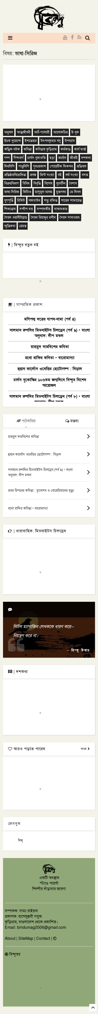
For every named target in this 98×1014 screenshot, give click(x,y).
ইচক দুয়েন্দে (12, 140)
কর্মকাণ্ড (65, 149)
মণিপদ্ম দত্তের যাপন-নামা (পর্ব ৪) (49, 319)
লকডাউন (34, 200)
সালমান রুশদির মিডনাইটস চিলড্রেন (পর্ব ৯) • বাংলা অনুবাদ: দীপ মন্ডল (50, 333)
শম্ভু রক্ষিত (50, 200)
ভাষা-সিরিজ (11, 192)
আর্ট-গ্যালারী (42, 132)
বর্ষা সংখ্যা (71, 175)
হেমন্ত (22, 226)
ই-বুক (75, 132)
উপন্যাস (70, 140)
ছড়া (52, 157)
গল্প (7, 157)
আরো (84, 749)
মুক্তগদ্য (61, 192)
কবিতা (28, 149)
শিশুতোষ (10, 209)
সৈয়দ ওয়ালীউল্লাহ (15, 217)
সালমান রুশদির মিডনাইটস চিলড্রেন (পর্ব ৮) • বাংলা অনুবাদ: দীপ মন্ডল (49, 399)
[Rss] (79, 37)
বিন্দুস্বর (14, 954)
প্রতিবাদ (81, 166)
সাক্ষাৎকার (60, 209)
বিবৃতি (37, 183)
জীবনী (73, 157)
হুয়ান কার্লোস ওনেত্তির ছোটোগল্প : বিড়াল (50, 369)
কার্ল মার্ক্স (80, 149)
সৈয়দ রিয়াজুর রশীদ (43, 217)
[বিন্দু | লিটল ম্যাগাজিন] (49, 29)
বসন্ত (85, 175)
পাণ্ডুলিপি (23, 166)
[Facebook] (72, 37)
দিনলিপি (9, 166)
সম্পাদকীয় (43, 209)
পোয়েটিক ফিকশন (61, 166)
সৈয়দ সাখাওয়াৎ (70, 217)
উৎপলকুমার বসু (50, 140)
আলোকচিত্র (60, 132)
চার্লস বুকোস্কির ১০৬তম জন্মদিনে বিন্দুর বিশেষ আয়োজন (50, 382)
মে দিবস (75, 192)
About (10, 938)
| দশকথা (20, 671)
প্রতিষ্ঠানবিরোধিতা (15, 175)
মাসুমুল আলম (43, 192)
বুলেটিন (60, 183)
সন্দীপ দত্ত (26, 209)
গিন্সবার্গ (19, 157)
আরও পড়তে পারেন (28, 749)
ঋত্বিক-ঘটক (12, 149)
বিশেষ (48, 183)
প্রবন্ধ (33, 175)
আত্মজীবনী (23, 132)
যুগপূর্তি (8, 200)
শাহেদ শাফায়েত (71, 200)
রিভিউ (21, 200)
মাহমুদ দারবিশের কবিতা (50, 347)
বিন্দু (20, 840)
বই (60, 175)
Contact (43, 938)
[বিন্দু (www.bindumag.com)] (49, 873)
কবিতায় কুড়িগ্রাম (46, 149)
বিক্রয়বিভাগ (11, 183)
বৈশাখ (73, 183)
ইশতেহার (31, 140)
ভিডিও (27, 192)
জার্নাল (62, 157)
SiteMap (25, 938)
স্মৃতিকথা (9, 226)
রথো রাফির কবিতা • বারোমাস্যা (49, 358)
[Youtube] (65, 37)
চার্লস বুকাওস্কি (36, 157)
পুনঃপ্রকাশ (39, 166)
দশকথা (86, 157)
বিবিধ (26, 183)
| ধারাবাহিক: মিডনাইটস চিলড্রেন (39, 531)
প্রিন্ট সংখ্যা (47, 175)
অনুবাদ (8, 132)
